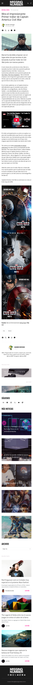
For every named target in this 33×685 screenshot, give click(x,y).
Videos (7, 10)
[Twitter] (15, 402)
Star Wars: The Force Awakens (10, 75)
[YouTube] (19, 402)
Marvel (9, 331)
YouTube (23, 323)
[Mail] (3, 402)
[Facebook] (7, 402)
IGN (3, 325)
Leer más (27, 590)
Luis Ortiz (7, 625)
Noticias (4, 10)
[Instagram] (11, 402)
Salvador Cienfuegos (10, 24)
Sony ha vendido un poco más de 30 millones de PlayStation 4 (14, 373)
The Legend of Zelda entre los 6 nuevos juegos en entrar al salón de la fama (16, 616)
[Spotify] (24, 675)
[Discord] (22, 675)
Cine (4, 331)
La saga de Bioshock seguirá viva (19, 389)
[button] (2, 3)
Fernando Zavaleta (9, 590)
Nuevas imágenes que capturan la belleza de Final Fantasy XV (14, 651)
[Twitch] (22, 402)
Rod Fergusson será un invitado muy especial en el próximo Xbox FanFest (15, 581)
